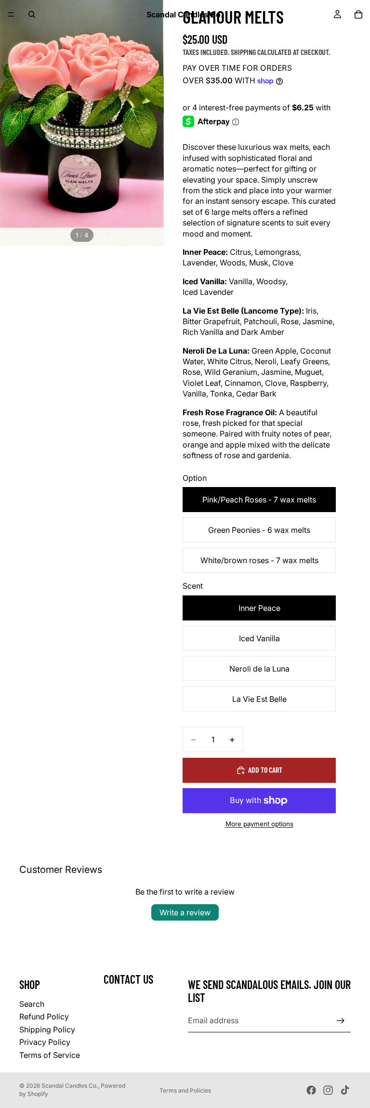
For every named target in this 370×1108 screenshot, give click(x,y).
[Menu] (11, 14)
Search (31, 1004)
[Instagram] (328, 1090)
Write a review (185, 912)
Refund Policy (44, 1017)
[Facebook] (311, 1090)
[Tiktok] (345, 1090)
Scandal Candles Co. (69, 1085)
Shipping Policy (47, 1029)
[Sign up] (340, 1021)
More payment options (259, 824)
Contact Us (128, 980)
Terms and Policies (185, 1090)
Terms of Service (49, 1055)
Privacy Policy (44, 1042)
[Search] (31, 14)
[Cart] (358, 14)
